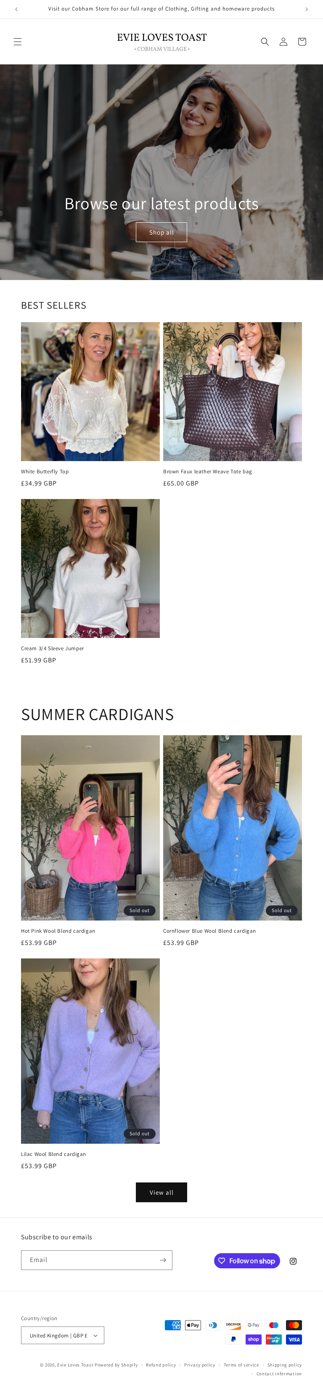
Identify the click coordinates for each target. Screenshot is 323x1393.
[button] (17, 41)
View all (162, 1192)
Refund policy (161, 1365)
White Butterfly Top (45, 471)
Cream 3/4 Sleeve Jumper (52, 648)
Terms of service (241, 1365)
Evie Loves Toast (75, 1365)
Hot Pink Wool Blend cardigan (58, 931)
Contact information (279, 1374)
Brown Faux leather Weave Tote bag (207, 471)
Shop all (161, 232)
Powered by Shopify (116, 1365)
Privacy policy (199, 1365)
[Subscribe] (163, 1260)
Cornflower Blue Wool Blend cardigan (209, 931)
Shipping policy (284, 1365)
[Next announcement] (306, 9)
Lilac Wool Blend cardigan (53, 1154)
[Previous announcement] (16, 9)
